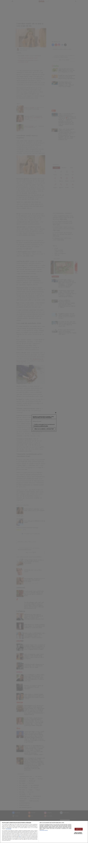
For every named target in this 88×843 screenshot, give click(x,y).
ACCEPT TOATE (79, 829)
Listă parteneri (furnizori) (44, 830)
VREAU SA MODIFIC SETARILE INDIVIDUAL (78, 833)
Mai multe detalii (8, 828)
